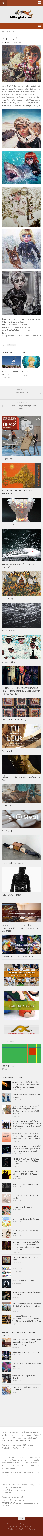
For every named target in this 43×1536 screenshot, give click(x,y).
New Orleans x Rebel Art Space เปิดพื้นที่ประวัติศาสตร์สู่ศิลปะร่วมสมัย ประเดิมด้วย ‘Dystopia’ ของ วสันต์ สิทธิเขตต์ (26, 1110)
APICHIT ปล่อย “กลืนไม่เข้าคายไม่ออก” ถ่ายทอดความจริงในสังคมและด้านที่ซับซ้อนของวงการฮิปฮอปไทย (25, 1084)
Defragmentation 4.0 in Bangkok (25, 1184)
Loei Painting (7, 598)
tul (5, 42)
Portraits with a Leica (11, 894)
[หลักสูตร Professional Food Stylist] (21, 944)
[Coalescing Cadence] (6, 1272)
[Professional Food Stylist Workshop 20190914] (6, 1390)
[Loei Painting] (21, 583)
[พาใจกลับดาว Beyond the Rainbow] (6, 1222)
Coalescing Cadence (20, 1269)
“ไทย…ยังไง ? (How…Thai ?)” (14, 719)
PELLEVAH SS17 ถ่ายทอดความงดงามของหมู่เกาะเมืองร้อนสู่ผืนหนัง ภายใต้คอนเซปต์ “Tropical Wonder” (21, 690)
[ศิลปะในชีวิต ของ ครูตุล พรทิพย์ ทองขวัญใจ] (6, 1378)
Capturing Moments (11, 751)
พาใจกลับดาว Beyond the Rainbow (25, 1219)
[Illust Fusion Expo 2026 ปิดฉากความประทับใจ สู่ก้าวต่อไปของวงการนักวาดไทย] (6, 1306)
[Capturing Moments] (21, 736)
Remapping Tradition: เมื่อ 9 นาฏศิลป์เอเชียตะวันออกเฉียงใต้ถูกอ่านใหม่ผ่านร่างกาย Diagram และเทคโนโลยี (26, 1148)
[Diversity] (31, 362)
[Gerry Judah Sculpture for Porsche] (11, 362)
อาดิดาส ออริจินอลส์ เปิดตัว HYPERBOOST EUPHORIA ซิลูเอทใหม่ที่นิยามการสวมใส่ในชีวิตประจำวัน (26, 1318)
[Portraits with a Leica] (21, 879)
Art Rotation (7, 805)
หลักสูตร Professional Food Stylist (17, 956)
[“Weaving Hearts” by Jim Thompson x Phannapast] (6, 1295)
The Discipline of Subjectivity (15, 863)
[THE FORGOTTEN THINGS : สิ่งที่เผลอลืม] (6, 1198)
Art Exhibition (8, 31)
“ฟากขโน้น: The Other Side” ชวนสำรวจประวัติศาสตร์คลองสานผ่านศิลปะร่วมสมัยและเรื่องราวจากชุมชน (26, 1136)
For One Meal (8, 831)
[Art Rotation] (21, 793)
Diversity (25, 371)
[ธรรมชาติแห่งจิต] (21, 615)
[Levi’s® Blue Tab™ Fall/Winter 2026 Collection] (6, 1097)
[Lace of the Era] (21, 510)
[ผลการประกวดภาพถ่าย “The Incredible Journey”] (21, 545)
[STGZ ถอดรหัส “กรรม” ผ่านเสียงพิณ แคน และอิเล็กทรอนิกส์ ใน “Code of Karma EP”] (6, 1174)
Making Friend (8, 458)
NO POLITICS (8, 1066)
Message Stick (8, 662)
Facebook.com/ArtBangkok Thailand (15, 1448)
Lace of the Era (9, 525)
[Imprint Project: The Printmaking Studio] (6, 1233)
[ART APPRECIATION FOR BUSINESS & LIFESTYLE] (6, 1367)
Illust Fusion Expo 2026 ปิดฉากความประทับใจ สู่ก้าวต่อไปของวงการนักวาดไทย (26, 1306)
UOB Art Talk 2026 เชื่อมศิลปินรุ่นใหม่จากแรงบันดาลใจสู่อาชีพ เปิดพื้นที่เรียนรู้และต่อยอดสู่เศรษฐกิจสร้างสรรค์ (26, 1123)
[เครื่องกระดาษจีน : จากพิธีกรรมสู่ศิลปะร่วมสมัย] (21, 764)
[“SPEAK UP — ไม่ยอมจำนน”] (6, 1210)
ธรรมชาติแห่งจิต (9, 630)
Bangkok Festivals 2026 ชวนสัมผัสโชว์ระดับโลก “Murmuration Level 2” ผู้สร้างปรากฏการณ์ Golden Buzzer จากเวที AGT (26, 1246)
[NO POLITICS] (21, 1053)
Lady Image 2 (11, 345)
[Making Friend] (21, 436)
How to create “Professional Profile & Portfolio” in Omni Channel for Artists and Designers (21, 928)
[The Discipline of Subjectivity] (21, 847)
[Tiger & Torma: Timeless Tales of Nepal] (6, 1260)
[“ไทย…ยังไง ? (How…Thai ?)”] (21, 707)
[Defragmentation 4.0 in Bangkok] (6, 1187)
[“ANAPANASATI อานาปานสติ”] (6, 1283)
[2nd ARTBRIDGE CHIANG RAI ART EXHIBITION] (21, 475)
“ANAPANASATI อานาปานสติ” (23, 1280)
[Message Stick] (21, 647)
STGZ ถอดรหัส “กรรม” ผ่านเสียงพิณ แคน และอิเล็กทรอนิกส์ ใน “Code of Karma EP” (25, 1173)
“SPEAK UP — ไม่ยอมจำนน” (23, 1207)
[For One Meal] (21, 819)
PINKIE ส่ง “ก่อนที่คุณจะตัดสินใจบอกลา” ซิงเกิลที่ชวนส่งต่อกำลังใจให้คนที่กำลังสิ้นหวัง (26, 1161)
